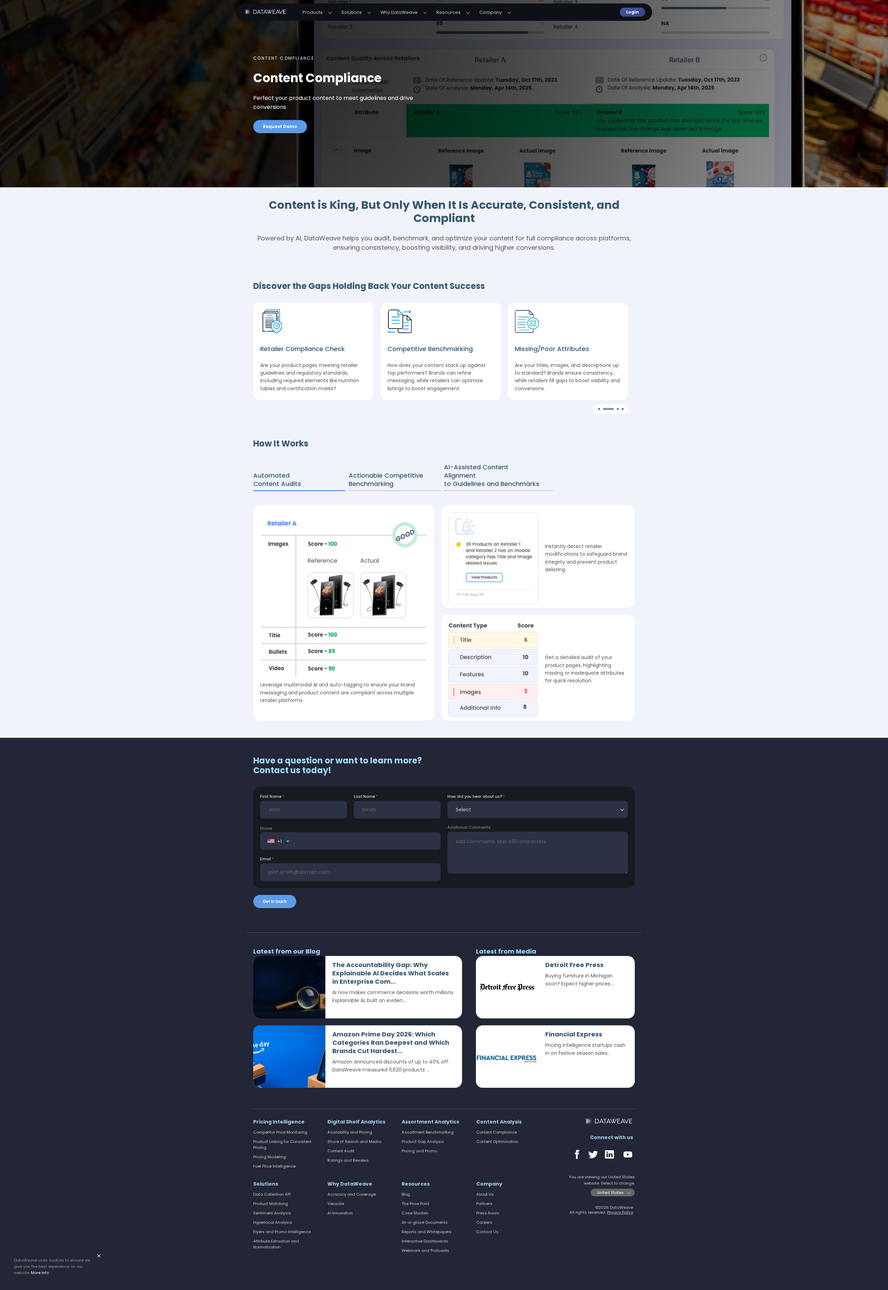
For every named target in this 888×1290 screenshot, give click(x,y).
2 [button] (604, 409)
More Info (40, 1272)
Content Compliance (496, 1132)
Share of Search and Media (354, 1141)
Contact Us (487, 1232)
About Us (485, 1194)
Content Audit (341, 1151)
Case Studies (415, 1213)
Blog (406, 1194)
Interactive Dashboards (425, 1241)
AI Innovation (340, 1213)
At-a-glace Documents (425, 1222)
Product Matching (270, 1203)
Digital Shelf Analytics (356, 1121)
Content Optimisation (497, 1141)
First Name (270, 796)
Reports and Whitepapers (427, 1232)
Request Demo (280, 126)
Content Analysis (499, 1121)
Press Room (487, 1213)
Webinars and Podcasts (425, 1250)
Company (489, 1183)
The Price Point (415, 1203)
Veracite (335, 1203)
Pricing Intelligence (279, 1121)
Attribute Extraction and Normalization (276, 1244)
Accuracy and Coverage (351, 1194)
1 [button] (599, 409)
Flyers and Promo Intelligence (282, 1232)
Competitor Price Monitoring (280, 1132)
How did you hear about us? (474, 796)
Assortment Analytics (430, 1121)
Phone (266, 828)
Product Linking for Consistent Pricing (282, 1144)
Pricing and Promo (419, 1151)
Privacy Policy (620, 1212)
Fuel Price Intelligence (274, 1166)
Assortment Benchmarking (428, 1132)
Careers (484, 1222)
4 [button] (623, 409)
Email (265, 859)
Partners (484, 1203)
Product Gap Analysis (423, 1141)
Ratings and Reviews (348, 1160)
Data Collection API (272, 1194)
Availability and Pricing (349, 1132)
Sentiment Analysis (272, 1213)
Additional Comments (468, 827)
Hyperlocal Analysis (272, 1222)
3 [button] (609, 409)
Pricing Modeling (269, 1157)
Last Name (364, 796)
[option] (444, 93)
